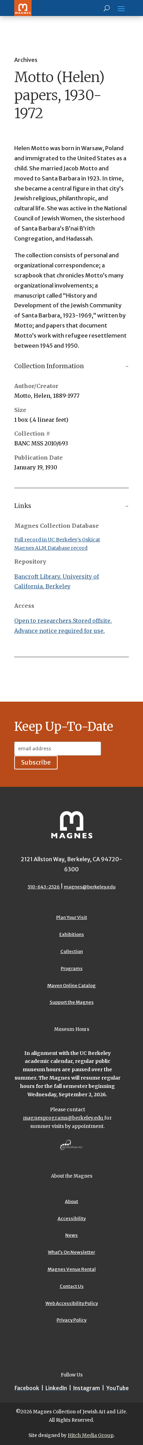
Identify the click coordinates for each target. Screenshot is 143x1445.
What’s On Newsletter (71, 1252)
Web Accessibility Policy (71, 1303)
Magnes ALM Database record (50, 548)
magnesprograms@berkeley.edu (63, 1118)
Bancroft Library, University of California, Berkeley (56, 581)
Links (22, 506)
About (71, 1201)
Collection (71, 951)
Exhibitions (71, 934)
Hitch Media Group (90, 1435)
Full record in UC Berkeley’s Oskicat (57, 539)
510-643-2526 (44, 887)
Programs (72, 968)
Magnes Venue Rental (72, 1269)
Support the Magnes (72, 1002)
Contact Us (72, 1286)
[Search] (107, 8)
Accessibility (72, 1218)
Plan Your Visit (71, 917)
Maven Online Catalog (71, 985)
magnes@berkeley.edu (90, 887)
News (71, 1235)
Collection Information (49, 366)
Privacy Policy (71, 1320)
